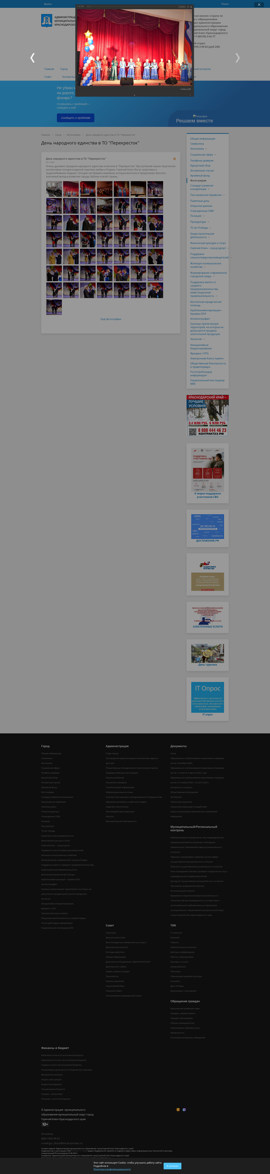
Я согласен (172, 1165)
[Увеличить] (188, 6)
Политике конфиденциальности (112, 1169)
